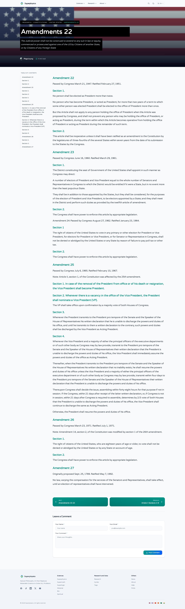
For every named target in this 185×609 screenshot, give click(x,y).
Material (60, 588)
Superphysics (62, 579)
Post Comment (154, 553)
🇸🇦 (161, 603)
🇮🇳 (164, 603)
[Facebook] (21, 588)
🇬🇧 (149, 603)
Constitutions (40, 22)
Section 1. (25, 80)
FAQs (133, 588)
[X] (35, 588)
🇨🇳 (155, 603)
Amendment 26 (27, 136)
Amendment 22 (27, 77)
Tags (96, 585)
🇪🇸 (158, 603)
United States (55, 22)
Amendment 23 (27, 87)
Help (133, 585)
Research (91, 3)
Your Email (114, 524)
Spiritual (60, 594)
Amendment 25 (27, 104)
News (133, 579)
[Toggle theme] (153, 3)
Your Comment (61, 533)
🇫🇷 (152, 603)
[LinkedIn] (31, 588)
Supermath (61, 582)
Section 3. (25, 130)
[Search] (149, 3)
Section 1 (25, 98)
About (102, 3)
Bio (58, 591)
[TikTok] (26, 588)
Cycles (96, 582)
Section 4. (25, 133)
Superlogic (61, 585)
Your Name (59, 524)
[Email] (40, 588)
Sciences (79, 3)
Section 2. (25, 84)
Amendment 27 (27, 147)
